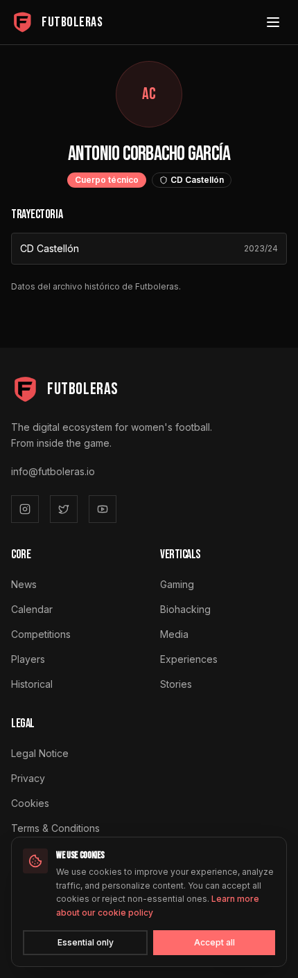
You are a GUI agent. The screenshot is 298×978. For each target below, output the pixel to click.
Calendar (32, 609)
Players (28, 659)
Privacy (28, 778)
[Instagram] (25, 509)
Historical (32, 684)
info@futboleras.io (53, 471)
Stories (176, 684)
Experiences (189, 659)
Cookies (30, 803)
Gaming (177, 584)
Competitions (41, 634)
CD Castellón (49, 248)
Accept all (214, 942)
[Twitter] (64, 509)
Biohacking (185, 609)
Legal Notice (40, 753)
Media (174, 634)
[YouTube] (102, 509)
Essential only (86, 942)
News (24, 584)
